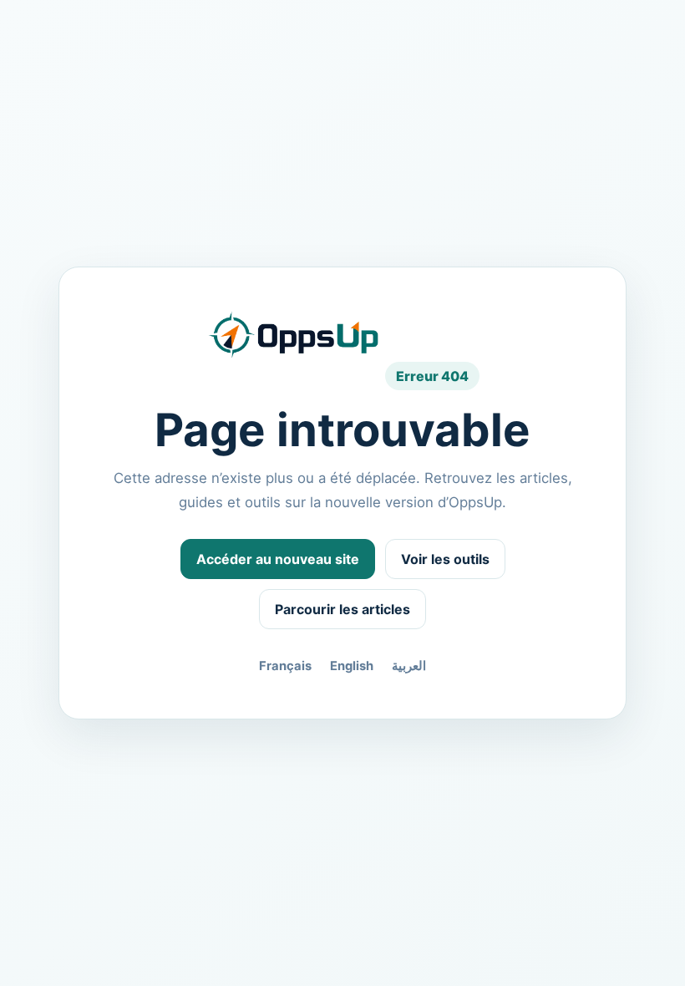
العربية (409, 665)
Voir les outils (445, 559)
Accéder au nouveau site (277, 559)
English (351, 665)
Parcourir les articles (342, 609)
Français (285, 665)
